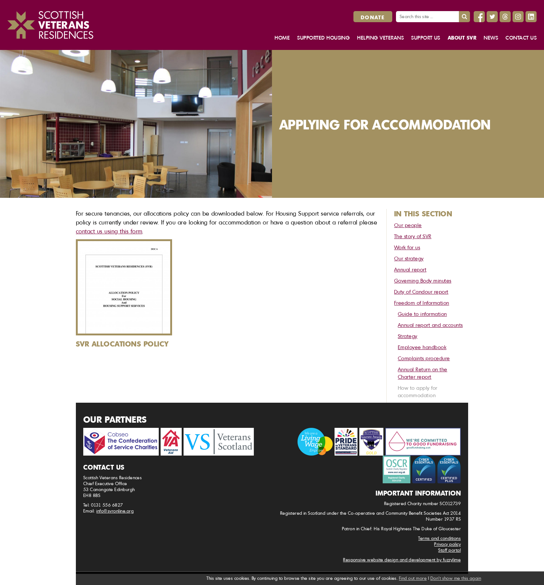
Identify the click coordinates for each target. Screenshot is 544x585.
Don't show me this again (455, 578)
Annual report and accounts (430, 325)
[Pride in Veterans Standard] (346, 442)
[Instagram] (518, 16)
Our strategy (409, 258)
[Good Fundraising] (423, 442)
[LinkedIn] (531, 16)
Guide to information (422, 314)
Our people (408, 225)
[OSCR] (396, 469)
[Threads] (505, 16)
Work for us (407, 247)
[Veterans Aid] (171, 442)
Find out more (413, 578)
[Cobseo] (121, 442)
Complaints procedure (424, 358)
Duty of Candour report (421, 291)
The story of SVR (412, 236)
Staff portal (449, 550)
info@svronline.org (115, 511)
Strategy (407, 336)
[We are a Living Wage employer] (315, 442)
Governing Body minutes (422, 280)
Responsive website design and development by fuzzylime (402, 559)
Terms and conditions (439, 538)
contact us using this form (109, 231)
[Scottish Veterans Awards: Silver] (371, 442)
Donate (373, 17)
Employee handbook (422, 347)
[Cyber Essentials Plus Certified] (449, 469)
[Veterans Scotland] (219, 442)
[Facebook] (479, 16)
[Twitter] (492, 16)
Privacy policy (447, 544)
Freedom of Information (421, 303)
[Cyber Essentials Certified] (424, 469)
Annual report (410, 269)
